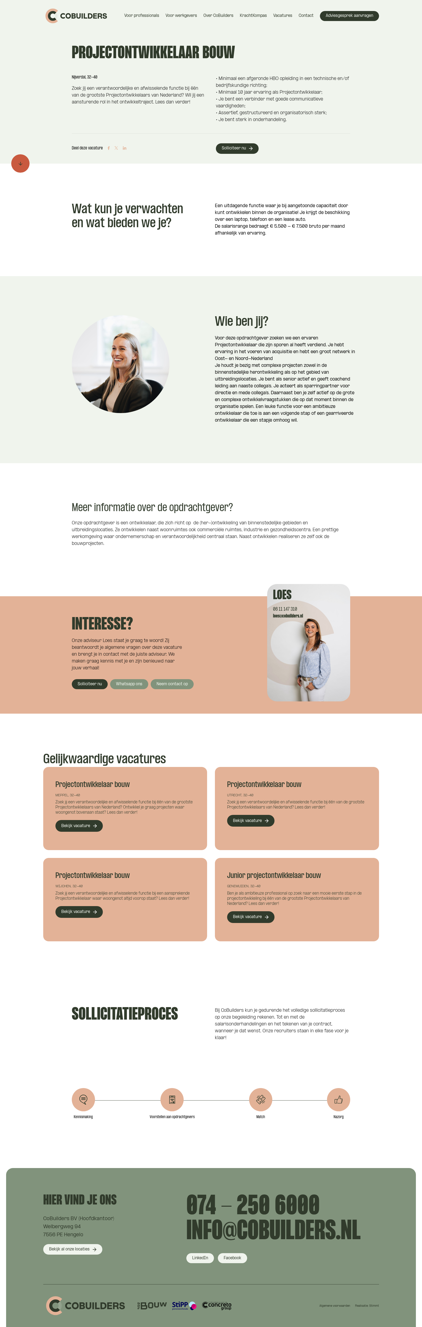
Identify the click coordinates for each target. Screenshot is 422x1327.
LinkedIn (200, 1258)
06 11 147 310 (285, 609)
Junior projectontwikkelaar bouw (274, 876)
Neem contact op (172, 684)
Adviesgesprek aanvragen (349, 16)
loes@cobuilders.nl (288, 616)
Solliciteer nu (234, 148)
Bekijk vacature (75, 826)
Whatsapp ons (129, 684)
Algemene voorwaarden (334, 1306)
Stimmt (374, 1306)
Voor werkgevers (181, 16)
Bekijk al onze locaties (69, 1249)
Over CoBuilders (218, 16)
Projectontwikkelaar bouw (92, 785)
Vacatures (282, 16)
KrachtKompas (253, 16)
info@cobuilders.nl (273, 1232)
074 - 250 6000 (253, 1207)
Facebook (232, 1258)
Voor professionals (141, 16)
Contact (306, 16)
